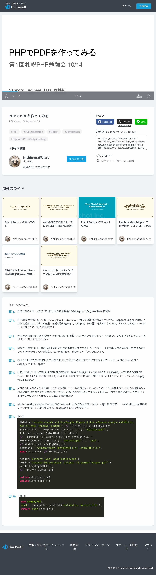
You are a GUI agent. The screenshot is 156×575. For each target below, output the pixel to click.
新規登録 (144, 6)
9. (14, 417)
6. (14, 373)
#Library (53, 131)
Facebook (107, 121)
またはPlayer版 (124, 125)
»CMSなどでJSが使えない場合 (122, 131)
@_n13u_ (28, 161)
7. (14, 389)
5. (14, 360)
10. (14, 496)
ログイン (126, 6)
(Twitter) (126, 121)
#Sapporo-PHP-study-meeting (28, 139)
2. (14, 320)
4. (14, 348)
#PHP (14, 131)
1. (14, 312)
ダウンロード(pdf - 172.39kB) (117, 161)
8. (14, 404)
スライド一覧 (76, 159)
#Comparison (72, 131)
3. (14, 336)
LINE (143, 121)
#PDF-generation (33, 131)
